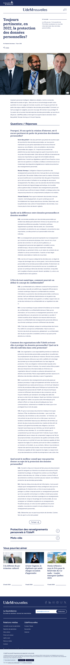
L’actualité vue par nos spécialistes (11, 626)
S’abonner (26, 632)
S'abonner (61, 611)
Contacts (5, 644)
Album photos (6, 632)
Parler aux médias (7, 641)
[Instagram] (57, 602)
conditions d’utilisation (27, 662)
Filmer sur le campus (8, 635)
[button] (65, 9)
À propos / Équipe (28, 626)
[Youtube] (53, 602)
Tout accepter (30, 660)
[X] (65, 602)
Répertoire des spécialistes (9, 629)
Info (67, 92)
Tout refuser (21, 660)
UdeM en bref (6, 638)
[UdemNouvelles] (35, 9)
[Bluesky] (61, 602)
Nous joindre (27, 629)
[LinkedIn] (49, 602)
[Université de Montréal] (8, 3)
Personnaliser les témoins (10, 660)
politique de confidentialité (13, 662)
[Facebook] (46, 602)
